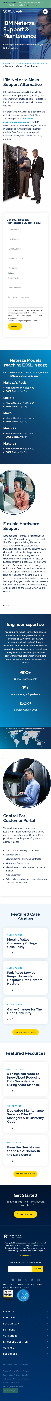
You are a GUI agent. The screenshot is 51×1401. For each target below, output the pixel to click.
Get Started (26, 1214)
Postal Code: (13, 278)
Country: (12, 268)
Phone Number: (14, 288)
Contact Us (26, 1256)
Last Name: (13, 239)
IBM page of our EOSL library (25, 376)
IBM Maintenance (40, 63)
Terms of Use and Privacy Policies (16, 1371)
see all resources (25, 1174)
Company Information (11, 1383)
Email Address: (15, 249)
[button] (3, 605)
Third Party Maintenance (21, 63)
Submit (15, 326)
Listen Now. (32, 5)
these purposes (27, 315)
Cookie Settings (9, 1391)
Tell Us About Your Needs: (19, 297)
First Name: (13, 230)
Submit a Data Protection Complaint (16, 1375)
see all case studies (25, 1032)
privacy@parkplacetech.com (26, 321)
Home (5, 63)
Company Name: (16, 258)
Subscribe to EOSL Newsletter (25, 1262)
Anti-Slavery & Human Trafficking (15, 1379)
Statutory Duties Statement (13, 1387)
